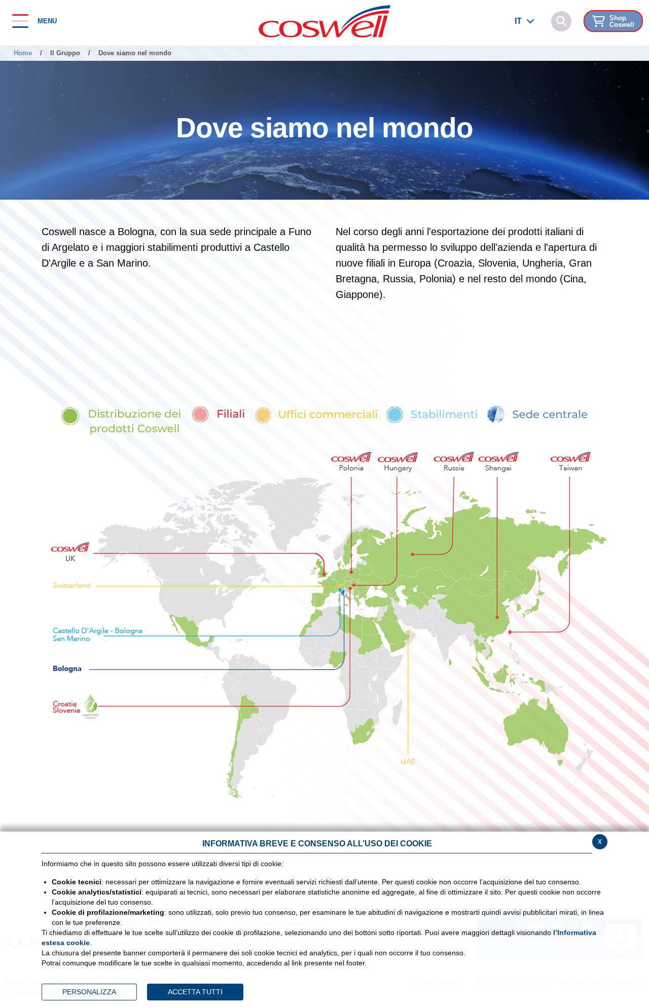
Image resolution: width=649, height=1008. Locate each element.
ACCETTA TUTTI (195, 992)
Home (23, 53)
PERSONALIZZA (89, 992)
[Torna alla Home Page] (324, 20)
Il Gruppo (65, 53)
